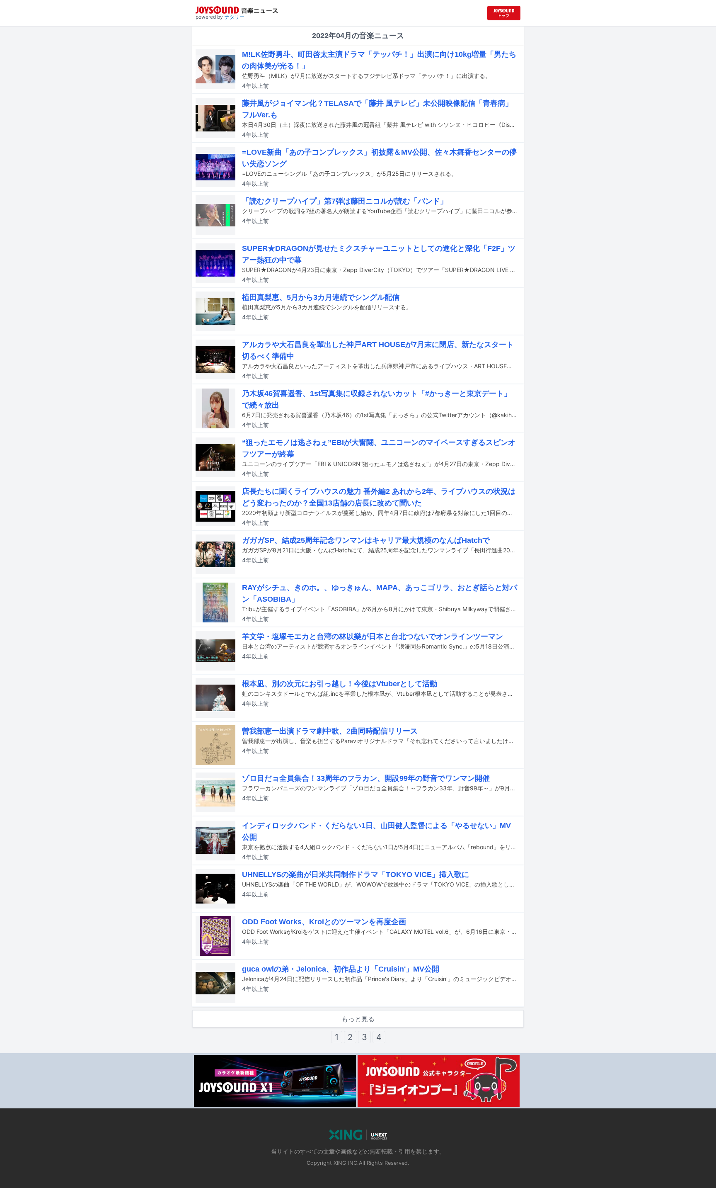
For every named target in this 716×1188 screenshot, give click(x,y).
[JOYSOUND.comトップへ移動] (503, 13)
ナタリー (234, 17)
